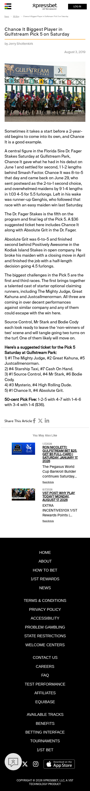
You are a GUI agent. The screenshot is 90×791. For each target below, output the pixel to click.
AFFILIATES (45, 693)
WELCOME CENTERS (45, 645)
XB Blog (16, 16)
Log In (77, 6)
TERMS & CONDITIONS (45, 600)
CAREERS (45, 666)
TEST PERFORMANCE (45, 684)
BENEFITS (45, 723)
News (6, 16)
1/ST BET (45, 750)
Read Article (48, 482)
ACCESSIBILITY (45, 618)
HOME (45, 552)
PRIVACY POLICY (45, 609)
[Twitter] (40, 421)
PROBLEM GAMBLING (45, 627)
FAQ (45, 675)
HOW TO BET (45, 570)
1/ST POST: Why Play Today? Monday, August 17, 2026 (58, 496)
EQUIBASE (45, 702)
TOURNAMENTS (45, 741)
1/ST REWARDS (45, 579)
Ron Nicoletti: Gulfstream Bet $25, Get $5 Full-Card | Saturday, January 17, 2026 (60, 454)
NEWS (45, 588)
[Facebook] (34, 421)
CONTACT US (45, 657)
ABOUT (45, 561)
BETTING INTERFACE (45, 732)
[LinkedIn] (47, 421)
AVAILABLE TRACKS (45, 714)
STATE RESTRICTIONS (45, 636)
